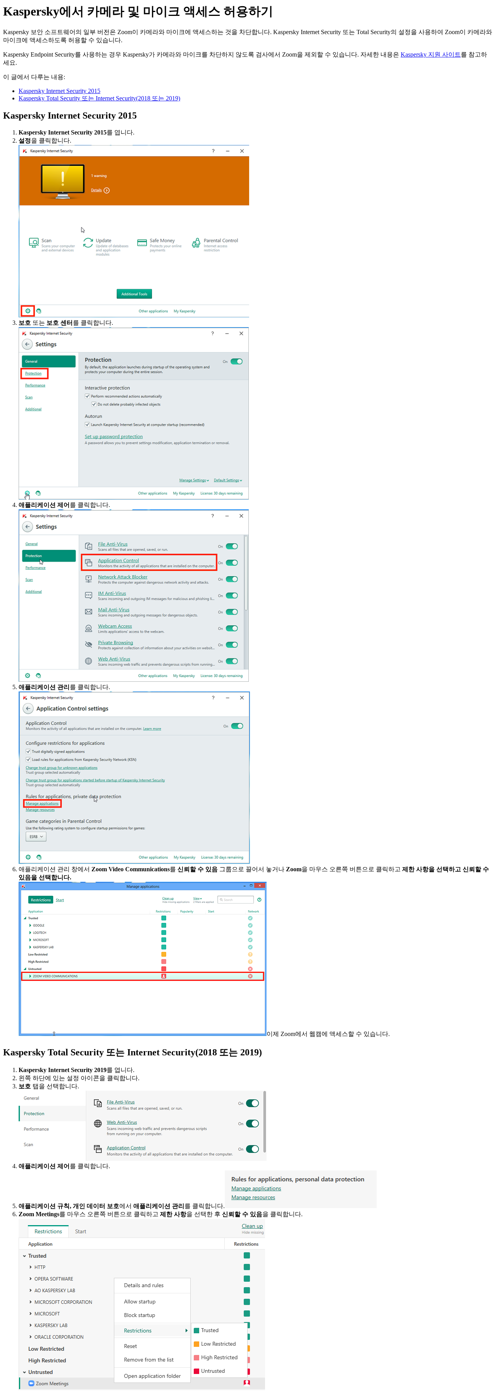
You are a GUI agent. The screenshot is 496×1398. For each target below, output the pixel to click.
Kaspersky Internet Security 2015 (59, 91)
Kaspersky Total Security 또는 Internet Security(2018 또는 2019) (99, 98)
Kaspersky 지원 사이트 (431, 54)
